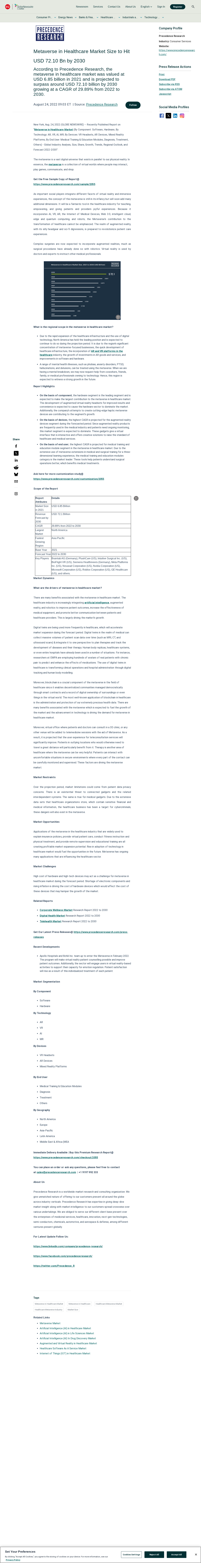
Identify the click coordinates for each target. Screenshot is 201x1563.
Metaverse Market (50, 1323)
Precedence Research (102, 104)
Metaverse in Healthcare (79, 1304)
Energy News (65, 17)
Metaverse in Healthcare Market (49, 1304)
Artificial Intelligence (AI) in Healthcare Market (65, 1328)
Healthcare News (108, 17)
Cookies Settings (131, 1554)
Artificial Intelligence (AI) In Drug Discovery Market (68, 1338)
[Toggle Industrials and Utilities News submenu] (141, 17)
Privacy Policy (13, 1560)
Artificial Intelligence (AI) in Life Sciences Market (67, 1333)
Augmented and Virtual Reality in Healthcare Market (68, 1343)
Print (162, 74)
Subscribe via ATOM (170, 89)
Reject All (154, 1554)
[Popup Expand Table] (136, 498)
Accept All (176, 1554)
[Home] (19, 6)
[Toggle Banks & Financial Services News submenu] (97, 17)
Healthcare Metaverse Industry (48, 1309)
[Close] (196, 1554)
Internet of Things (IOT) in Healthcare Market (65, 1353)
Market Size (73, 1309)
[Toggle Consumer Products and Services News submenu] (55, 17)
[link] (82, 7)
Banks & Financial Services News (87, 17)
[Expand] (118, 317)
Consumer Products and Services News (44, 17)
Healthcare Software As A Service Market (63, 1348)
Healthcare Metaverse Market (109, 1304)
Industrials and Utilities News (130, 17)
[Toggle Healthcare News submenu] (119, 17)
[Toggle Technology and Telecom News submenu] (163, 17)
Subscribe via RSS (169, 84)
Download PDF (167, 79)
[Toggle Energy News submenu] (75, 17)
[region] (100, 1555)
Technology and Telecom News (152, 17)
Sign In (161, 6)
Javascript (165, 93)
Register (177, 6)
